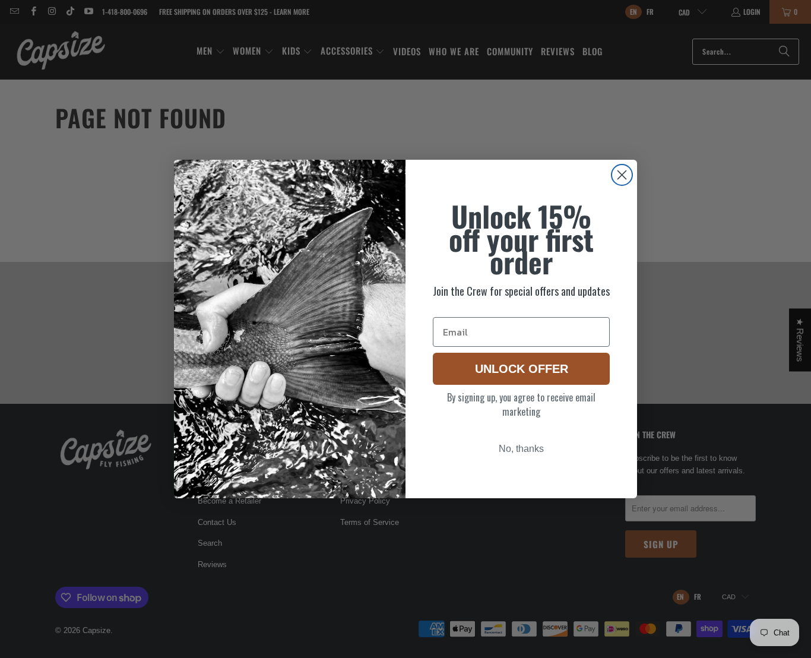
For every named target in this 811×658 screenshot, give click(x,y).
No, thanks (521, 449)
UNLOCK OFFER (521, 368)
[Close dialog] (622, 174)
